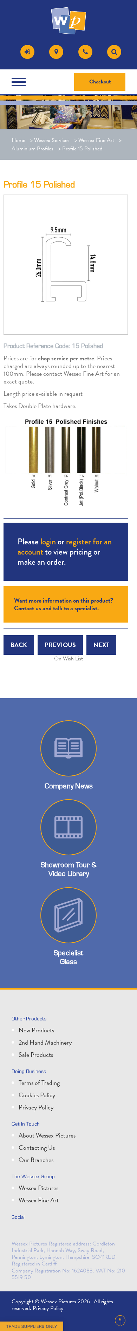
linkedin (34, 1232)
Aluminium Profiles (32, 148)
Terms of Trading (39, 1082)
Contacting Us (37, 1147)
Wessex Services (52, 140)
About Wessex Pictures (47, 1135)
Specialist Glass (68, 957)
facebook (50, 1232)
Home (18, 140)
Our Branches (36, 1159)
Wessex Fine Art (96, 140)
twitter (19, 1232)
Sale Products (36, 1054)
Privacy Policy (36, 1107)
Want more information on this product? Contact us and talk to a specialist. (63, 604)
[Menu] (20, 82)
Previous (60, 645)
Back (19, 645)
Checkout (100, 81)
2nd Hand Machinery (45, 1042)
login (48, 541)
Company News (69, 785)
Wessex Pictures (38, 1188)
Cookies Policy (37, 1095)
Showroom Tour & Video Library (69, 869)
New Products (36, 1030)
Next (101, 645)
